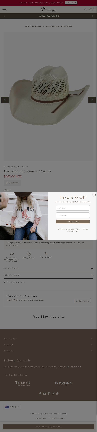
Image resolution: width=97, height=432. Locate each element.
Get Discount (73, 221)
